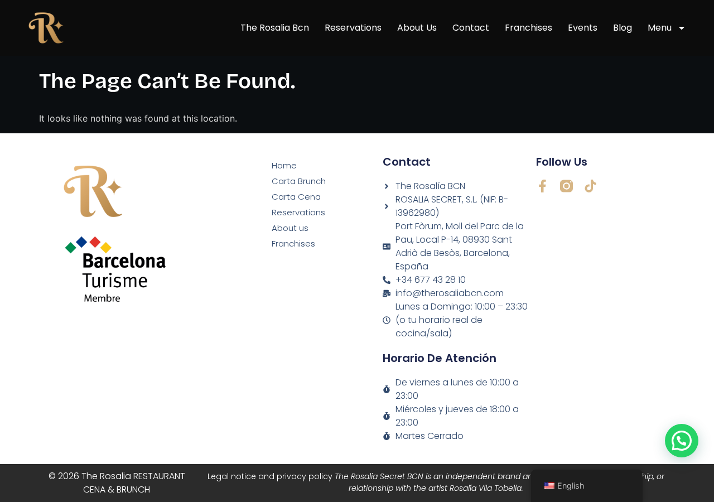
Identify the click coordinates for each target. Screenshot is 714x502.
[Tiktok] (590, 186)
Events (582, 27)
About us (417, 27)
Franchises (528, 27)
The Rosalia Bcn (274, 27)
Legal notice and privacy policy (436, 482)
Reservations (353, 27)
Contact (470, 27)
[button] (681, 440)
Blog (622, 27)
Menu (660, 27)
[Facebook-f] (542, 186)
